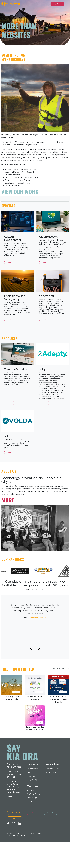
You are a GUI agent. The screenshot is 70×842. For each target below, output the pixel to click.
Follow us (57, 668)
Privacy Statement (22, 833)
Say (56, 4)
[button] (31, 648)
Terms (32, 833)
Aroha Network (52, 772)
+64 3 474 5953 (14, 767)
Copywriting (31, 780)
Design (29, 772)
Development (32, 769)
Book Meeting (50, 812)
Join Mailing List (15, 818)
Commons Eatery (37, 617)
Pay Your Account (34, 794)
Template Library (52, 769)
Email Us (11, 797)
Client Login (31, 798)
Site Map (10, 833)
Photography (32, 776)
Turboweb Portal (15, 812)
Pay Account (33, 812)
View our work (19, 190)
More (7, 500)
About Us (30, 790)
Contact (29, 801)
